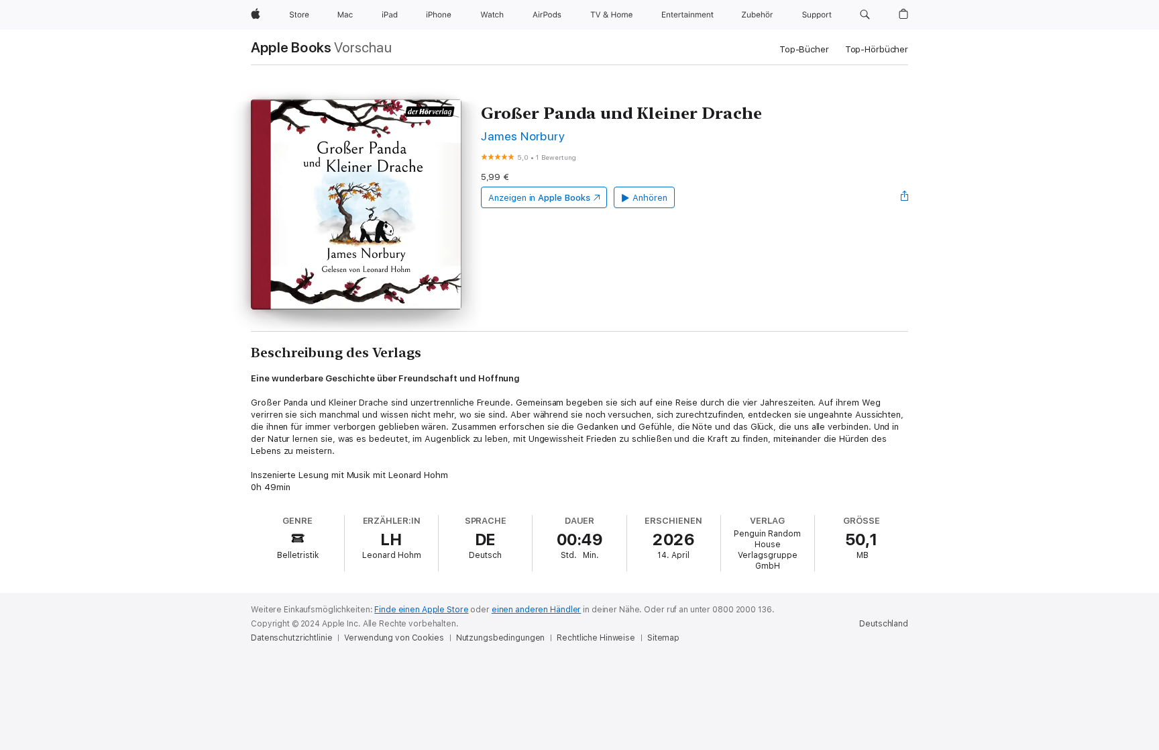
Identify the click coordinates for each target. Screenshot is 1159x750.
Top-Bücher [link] (804, 49)
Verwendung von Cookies (393, 638)
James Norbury (523, 136)
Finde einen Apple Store (421, 609)
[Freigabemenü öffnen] (905, 197)
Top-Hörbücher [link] (876, 49)
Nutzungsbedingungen (500, 638)
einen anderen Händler (536, 609)
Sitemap (663, 638)
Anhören (649, 198)
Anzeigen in (539, 198)
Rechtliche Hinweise (596, 638)
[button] (864, 15)
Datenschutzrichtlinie (291, 638)
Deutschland (883, 623)
